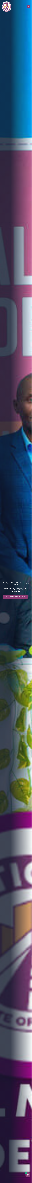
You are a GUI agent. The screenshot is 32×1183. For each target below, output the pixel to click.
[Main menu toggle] (28, 6)
